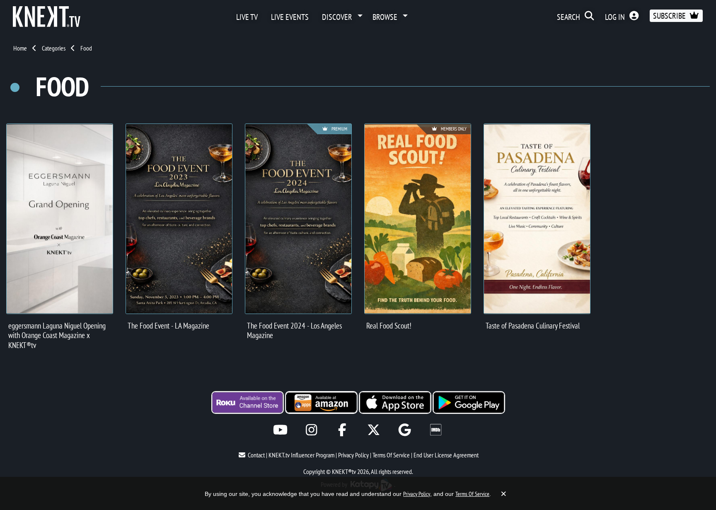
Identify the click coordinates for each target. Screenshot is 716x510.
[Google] (405, 429)
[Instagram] (311, 429)
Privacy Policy (353, 455)
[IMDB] (436, 429)
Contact (256, 455)
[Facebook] (342, 429)
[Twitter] (373, 429)
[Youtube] (280, 429)
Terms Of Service (391, 455)
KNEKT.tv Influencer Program (301, 455)
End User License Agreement (446, 455)
